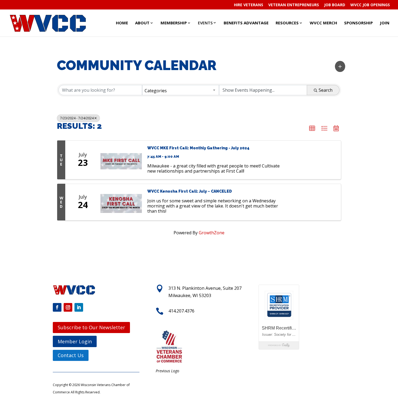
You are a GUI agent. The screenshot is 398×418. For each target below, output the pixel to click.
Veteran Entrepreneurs (293, 5)
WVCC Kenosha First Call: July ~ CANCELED (189, 191)
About (142, 22)
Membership (174, 22)
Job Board (334, 5)
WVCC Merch (323, 22)
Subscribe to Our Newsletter (91, 327)
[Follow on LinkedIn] (78, 307)
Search (325, 90)
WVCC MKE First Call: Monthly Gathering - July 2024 (198, 148)
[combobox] (180, 90)
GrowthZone (211, 233)
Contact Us (71, 355)
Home (122, 22)
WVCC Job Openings (370, 5)
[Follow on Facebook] (57, 307)
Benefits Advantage (246, 22)
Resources (287, 22)
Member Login (75, 341)
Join (384, 22)
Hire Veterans (248, 5)
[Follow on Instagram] (68, 307)
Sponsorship (358, 22)
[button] (340, 66)
